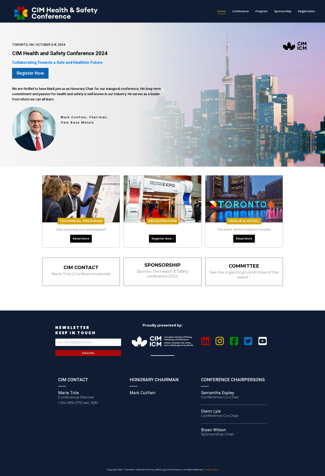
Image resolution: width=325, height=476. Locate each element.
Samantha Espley (217, 392)
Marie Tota (68, 392)
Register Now (30, 73)
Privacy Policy (211, 469)
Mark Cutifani (143, 392)
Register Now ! (162, 238)
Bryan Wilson (213, 429)
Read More (81, 238)
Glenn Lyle (211, 411)
